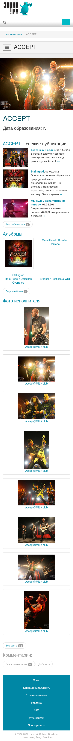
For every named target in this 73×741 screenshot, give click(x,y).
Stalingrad (37, 171)
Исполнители (14, 34)
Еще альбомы (16, 291)
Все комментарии (18, 664)
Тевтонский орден (43, 150)
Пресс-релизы (36, 725)
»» (58, 161)
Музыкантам (36, 718)
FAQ (36, 710)
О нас (36, 680)
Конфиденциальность (36, 687)
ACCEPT (16, 118)
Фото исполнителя (21, 300)
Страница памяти (36, 695)
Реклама (36, 702)
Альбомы (12, 233)
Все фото (14, 645)
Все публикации (17, 224)
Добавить (44, 664)
